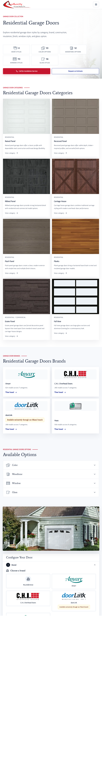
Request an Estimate (75, 71)
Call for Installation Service (28, 71)
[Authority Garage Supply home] (17, 4)
